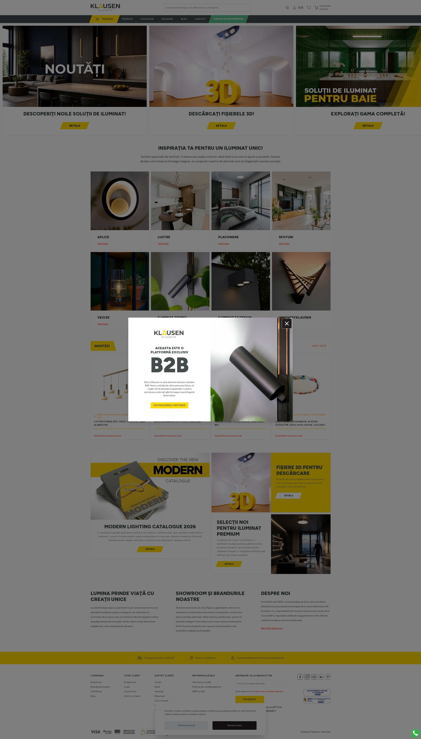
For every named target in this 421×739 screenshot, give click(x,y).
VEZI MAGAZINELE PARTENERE (169, 405)
